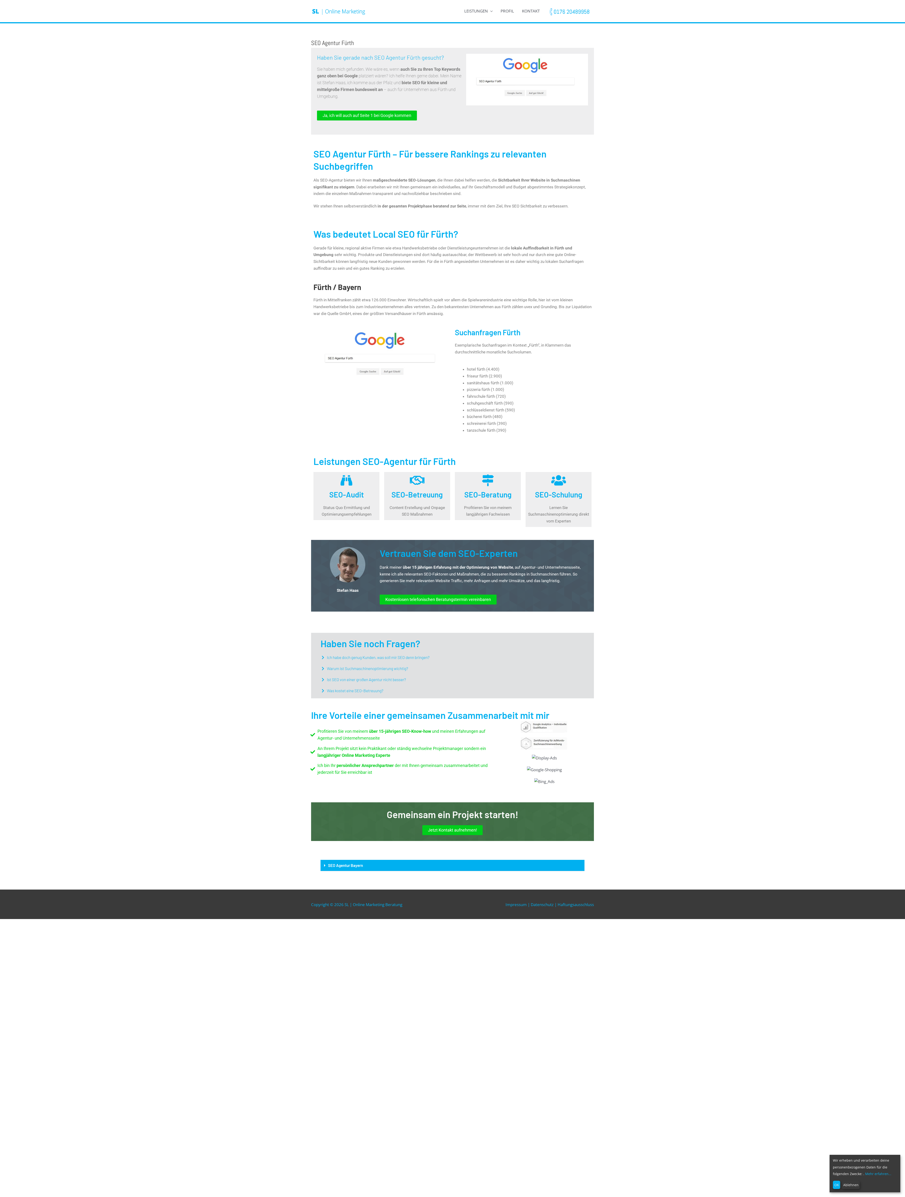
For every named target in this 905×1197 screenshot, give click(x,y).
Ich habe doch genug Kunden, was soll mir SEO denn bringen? (378, 657)
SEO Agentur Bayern (345, 865)
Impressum (516, 904)
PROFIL (507, 11)
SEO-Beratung (488, 494)
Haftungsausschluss (576, 904)
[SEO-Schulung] (558, 480)
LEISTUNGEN (476, 11)
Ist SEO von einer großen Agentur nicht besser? (366, 679)
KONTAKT (531, 11)
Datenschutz (542, 904)
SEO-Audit (346, 494)
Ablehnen (851, 1185)
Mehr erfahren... (878, 1174)
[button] (452, 657)
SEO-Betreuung (417, 494)
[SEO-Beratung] (488, 480)
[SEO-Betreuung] (417, 480)
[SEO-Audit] (346, 480)
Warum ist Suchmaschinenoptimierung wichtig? (367, 668)
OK (836, 1185)
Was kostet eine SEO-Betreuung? (355, 690)
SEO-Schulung (558, 494)
